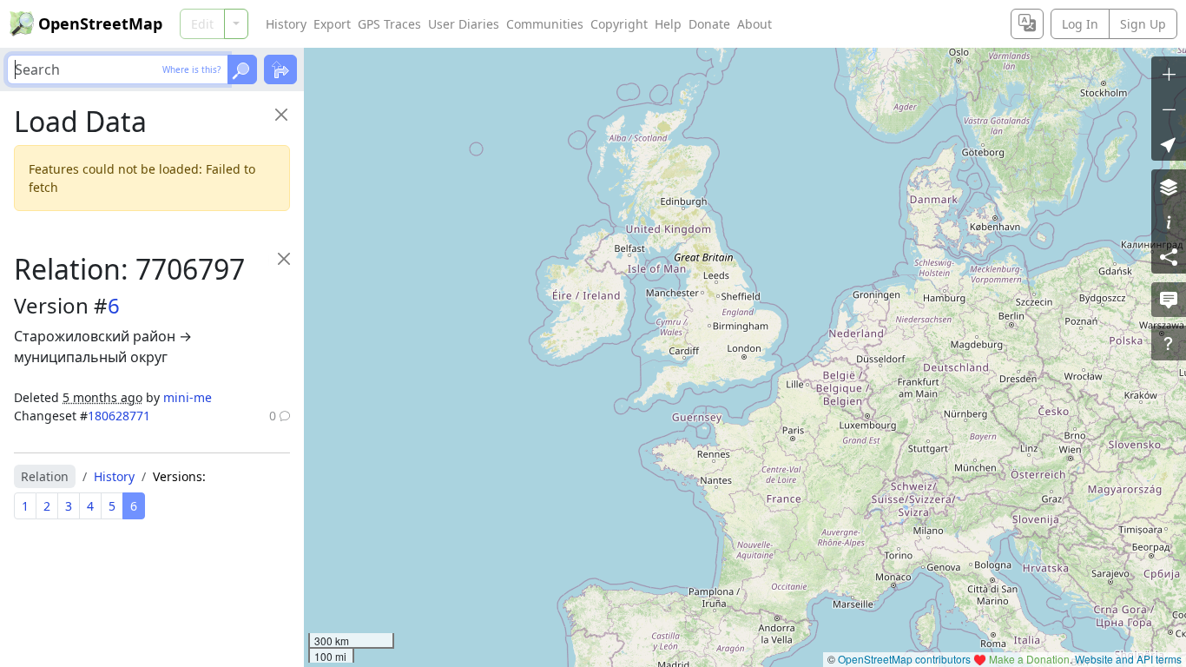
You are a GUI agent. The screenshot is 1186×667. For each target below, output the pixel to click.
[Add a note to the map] (1168, 299)
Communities (544, 24)
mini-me (187, 397)
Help (668, 24)
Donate (709, 24)
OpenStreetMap (100, 23)
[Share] (1168, 256)
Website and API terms (1128, 658)
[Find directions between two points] (280, 69)
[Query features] (1168, 343)
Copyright (619, 24)
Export (332, 24)
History (286, 24)
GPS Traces (389, 24)
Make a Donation (1029, 658)
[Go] (242, 69)
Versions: (179, 476)
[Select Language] (1027, 24)
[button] (1168, 143)
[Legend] (1168, 221)
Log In (1080, 24)
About (754, 24)
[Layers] (1168, 186)
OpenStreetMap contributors (904, 658)
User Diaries (463, 24)
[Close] (281, 114)
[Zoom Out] (1168, 108)
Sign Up (1143, 24)
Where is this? (191, 69)
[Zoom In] (1168, 73)
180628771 (119, 415)
